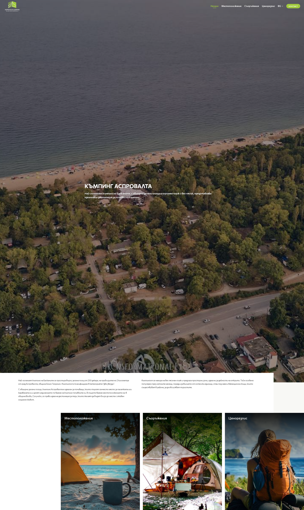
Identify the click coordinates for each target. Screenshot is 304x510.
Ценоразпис (237, 418)
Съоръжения (156, 418)
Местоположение (78, 418)
